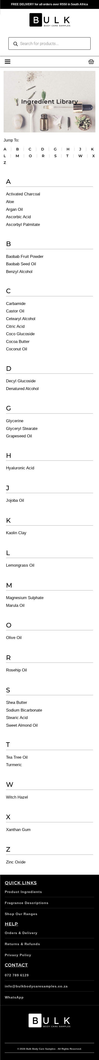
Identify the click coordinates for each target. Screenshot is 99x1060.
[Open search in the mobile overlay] (49, 43)
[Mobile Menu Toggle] (7, 61)
